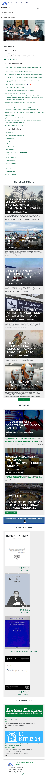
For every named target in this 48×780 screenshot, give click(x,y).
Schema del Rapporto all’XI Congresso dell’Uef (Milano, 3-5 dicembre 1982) (24, 112)
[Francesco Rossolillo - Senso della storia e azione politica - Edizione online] (17, 632)
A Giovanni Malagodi (10, 157)
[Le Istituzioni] (24, 736)
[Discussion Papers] (17, 673)
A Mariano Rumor (9, 138)
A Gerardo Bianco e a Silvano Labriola (14, 135)
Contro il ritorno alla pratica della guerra (15, 87)
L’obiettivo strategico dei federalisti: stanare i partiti (18, 71)
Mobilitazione (8, 105)
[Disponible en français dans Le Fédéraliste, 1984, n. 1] (30, 84)
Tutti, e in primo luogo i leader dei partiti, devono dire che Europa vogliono (24, 74)
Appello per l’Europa (10, 115)
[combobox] (41, 8)
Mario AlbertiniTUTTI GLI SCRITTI (24, 610)
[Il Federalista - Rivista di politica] (17, 549)
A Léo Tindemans (9, 149)
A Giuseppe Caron (9, 132)
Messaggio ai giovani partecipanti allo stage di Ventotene (20, 102)
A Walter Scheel (9, 143)
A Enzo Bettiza (8, 166)
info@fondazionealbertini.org (16, 773)
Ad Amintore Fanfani (10, 174)
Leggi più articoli (24, 399)
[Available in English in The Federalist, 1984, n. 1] (27, 84)
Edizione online (24, 570)
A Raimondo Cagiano (10, 160)
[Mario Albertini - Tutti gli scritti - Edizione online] (17, 591)
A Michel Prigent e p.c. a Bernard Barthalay (16, 152)
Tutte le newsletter (11, 512)
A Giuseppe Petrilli (9, 141)
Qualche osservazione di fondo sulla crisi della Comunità (19, 90)
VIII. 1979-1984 (10, 60)
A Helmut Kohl (8, 168)
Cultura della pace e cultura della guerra (15, 84)
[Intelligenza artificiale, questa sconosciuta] (24, 377)
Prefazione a (14, 125)
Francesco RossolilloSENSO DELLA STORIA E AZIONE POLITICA (24, 650)
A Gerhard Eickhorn (10, 171)
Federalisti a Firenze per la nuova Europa (15, 93)
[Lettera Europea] (24, 711)
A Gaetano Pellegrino (10, 163)
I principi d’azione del (17, 118)
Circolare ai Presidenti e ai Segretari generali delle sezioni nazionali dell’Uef (24, 77)
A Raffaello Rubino (9, 146)
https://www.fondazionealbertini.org (18, 774)
